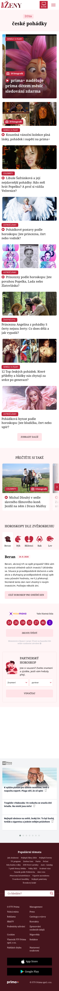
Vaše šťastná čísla (45, 613)
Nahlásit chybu (14, 947)
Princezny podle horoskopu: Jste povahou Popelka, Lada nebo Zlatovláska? (27, 281)
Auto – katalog (47, 865)
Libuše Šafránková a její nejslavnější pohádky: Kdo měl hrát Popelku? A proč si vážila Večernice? (23, 184)
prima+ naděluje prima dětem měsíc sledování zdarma (24, 86)
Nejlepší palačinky (39, 879)
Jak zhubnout (13, 857)
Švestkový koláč (29, 883)
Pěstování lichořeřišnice (20, 875)
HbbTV (10, 921)
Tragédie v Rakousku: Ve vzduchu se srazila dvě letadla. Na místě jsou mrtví (28, 804)
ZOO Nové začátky (30, 865)
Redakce (34, 939)
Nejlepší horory (45, 857)
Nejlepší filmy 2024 (29, 857)
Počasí (45, 861)
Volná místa (13, 911)
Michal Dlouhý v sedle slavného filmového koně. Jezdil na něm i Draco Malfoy (25, 501)
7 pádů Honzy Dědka (17, 868)
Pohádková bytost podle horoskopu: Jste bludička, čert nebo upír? (27, 423)
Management (36, 906)
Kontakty (34, 921)
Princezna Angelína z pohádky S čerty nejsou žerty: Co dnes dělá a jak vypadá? (25, 328)
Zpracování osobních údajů (37, 928)
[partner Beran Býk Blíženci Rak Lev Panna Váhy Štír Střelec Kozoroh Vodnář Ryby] (41, 683)
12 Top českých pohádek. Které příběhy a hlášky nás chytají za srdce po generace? (24, 375)
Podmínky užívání (16, 926)
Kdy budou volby (13, 865)
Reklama (11, 916)
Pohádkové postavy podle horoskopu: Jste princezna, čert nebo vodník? (24, 233)
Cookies (11, 934)
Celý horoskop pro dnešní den (26, 594)
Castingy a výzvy (38, 916)
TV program (16, 861)
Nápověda (34, 934)
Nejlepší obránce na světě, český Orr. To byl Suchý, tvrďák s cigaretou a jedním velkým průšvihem (29, 820)
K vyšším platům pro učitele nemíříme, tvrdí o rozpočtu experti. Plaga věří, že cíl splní (26, 789)
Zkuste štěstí (29, 633)
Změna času (28, 861)
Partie (38, 861)
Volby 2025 (32, 868)
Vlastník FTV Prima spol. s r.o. (16, 941)
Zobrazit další (29, 436)
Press (32, 911)
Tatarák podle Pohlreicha (24, 872)
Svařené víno (45, 868)
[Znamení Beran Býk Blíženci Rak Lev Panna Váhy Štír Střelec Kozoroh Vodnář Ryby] (17, 683)
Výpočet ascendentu (40, 875)
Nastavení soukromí (34, 949)
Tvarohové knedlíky (20, 879)
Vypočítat (29, 693)
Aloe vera (41, 872)
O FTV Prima (13, 906)
